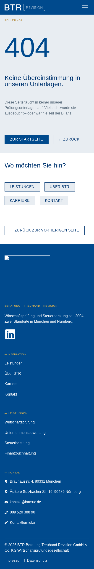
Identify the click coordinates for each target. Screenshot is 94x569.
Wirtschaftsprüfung (20, 422)
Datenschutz (37, 560)
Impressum (13, 560)
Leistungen (14, 363)
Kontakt (11, 394)
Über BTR (13, 373)
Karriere (11, 384)
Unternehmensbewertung (25, 433)
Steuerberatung (17, 443)
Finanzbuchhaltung (20, 453)
